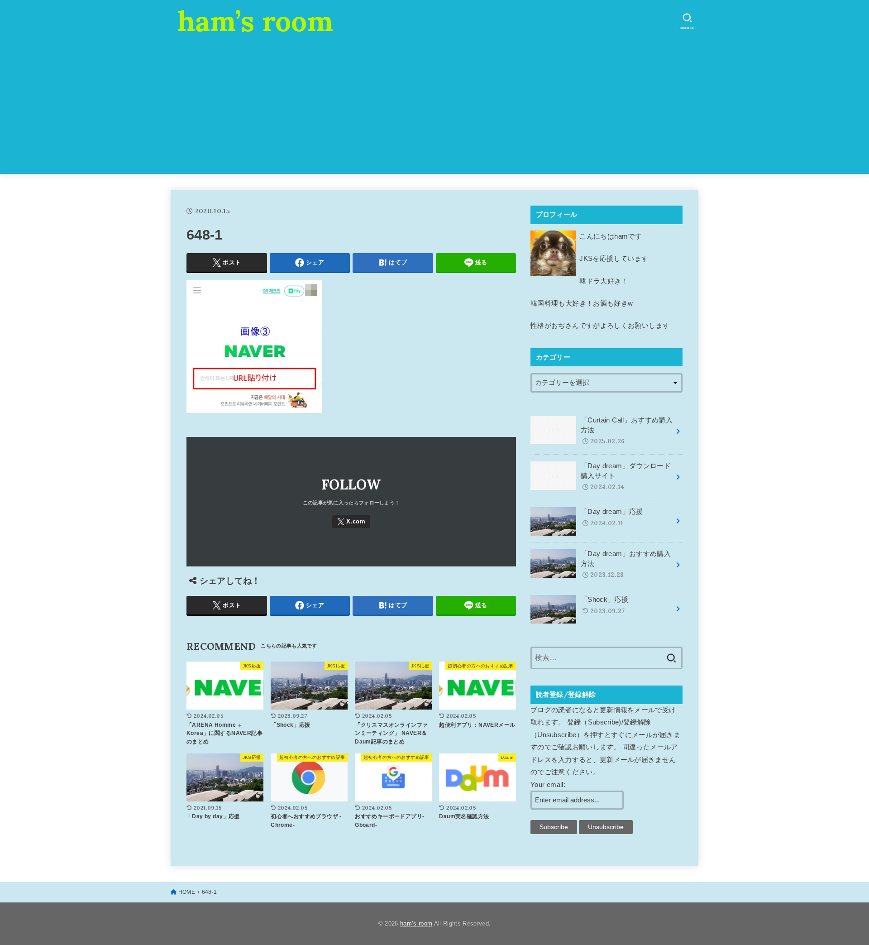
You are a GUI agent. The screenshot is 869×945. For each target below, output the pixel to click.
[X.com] (351, 521)
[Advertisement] (434, 110)
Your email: (547, 784)
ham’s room (255, 21)
